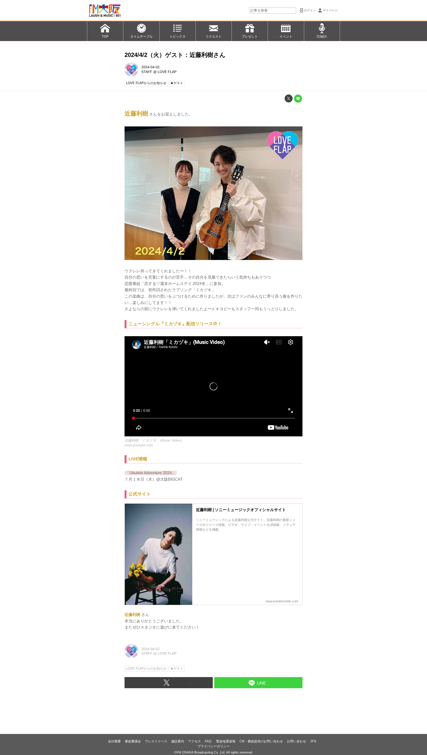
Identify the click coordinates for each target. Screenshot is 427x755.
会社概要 (114, 741)
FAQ (208, 741)
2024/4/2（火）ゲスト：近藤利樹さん (175, 54)
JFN (313, 741)
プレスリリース (156, 741)
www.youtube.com (139, 445)
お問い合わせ (296, 741)
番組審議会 (133, 741)
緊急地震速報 (225, 741)
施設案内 (177, 741)
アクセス (194, 741)
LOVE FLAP (167, 72)
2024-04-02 (150, 67)
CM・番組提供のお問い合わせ (261, 741)
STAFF (146, 72)
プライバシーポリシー (213, 746)
